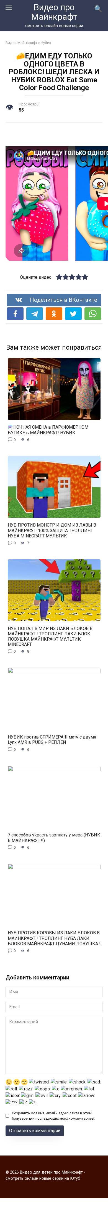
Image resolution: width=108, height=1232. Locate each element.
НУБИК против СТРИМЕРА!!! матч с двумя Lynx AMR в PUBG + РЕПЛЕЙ (52, 739)
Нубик (46, 42)
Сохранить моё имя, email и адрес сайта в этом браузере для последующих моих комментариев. (53, 1115)
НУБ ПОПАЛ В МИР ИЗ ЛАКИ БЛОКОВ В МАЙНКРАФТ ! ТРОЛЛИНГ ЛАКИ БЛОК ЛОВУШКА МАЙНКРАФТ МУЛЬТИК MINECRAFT (50, 636)
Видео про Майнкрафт (54, 12)
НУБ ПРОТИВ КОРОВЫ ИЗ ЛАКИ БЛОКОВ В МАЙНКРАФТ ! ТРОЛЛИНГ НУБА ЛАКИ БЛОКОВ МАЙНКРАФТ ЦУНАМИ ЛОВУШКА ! (54, 938)
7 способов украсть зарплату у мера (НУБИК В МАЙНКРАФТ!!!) (54, 837)
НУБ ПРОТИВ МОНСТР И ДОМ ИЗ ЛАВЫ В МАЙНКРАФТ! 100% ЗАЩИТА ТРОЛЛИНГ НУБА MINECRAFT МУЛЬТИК (52, 530)
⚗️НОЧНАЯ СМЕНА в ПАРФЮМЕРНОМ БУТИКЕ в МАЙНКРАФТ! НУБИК (48, 429)
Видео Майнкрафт (21, 42)
